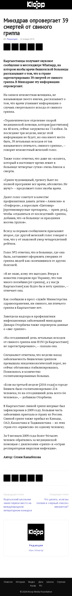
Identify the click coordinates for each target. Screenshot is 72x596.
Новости (8, 581)
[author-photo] (36, 540)
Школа (50, 581)
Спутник (61, 581)
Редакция (12, 39)
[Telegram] (31, 46)
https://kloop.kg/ (36, 550)
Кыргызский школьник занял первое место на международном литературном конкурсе (17, 505)
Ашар (33, 585)
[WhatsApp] (39, 46)
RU (40, 585)
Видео (31, 581)
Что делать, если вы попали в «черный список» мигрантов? (53, 503)
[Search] (67, 4)
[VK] (23, 46)
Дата (40, 581)
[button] (6, 4)
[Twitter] (15, 46)
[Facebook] (6, 46)
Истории (20, 581)
